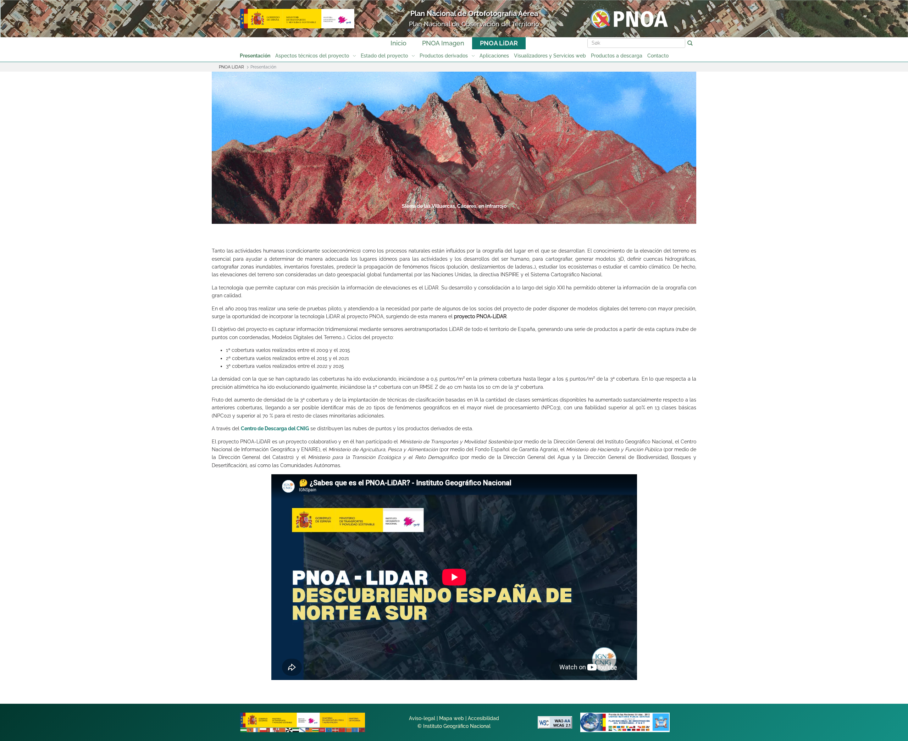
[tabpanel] (454, 149)
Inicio (398, 43)
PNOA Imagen (443, 43)
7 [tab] (534, 217)
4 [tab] (453, 217)
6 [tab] (507, 217)
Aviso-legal (422, 718)
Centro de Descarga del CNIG (275, 428)
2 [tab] (399, 217)
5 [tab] (480, 217)
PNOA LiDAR (499, 43)
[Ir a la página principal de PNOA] (629, 18)
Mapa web (451, 718)
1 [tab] (372, 217)
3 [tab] (426, 217)
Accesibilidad (483, 718)
